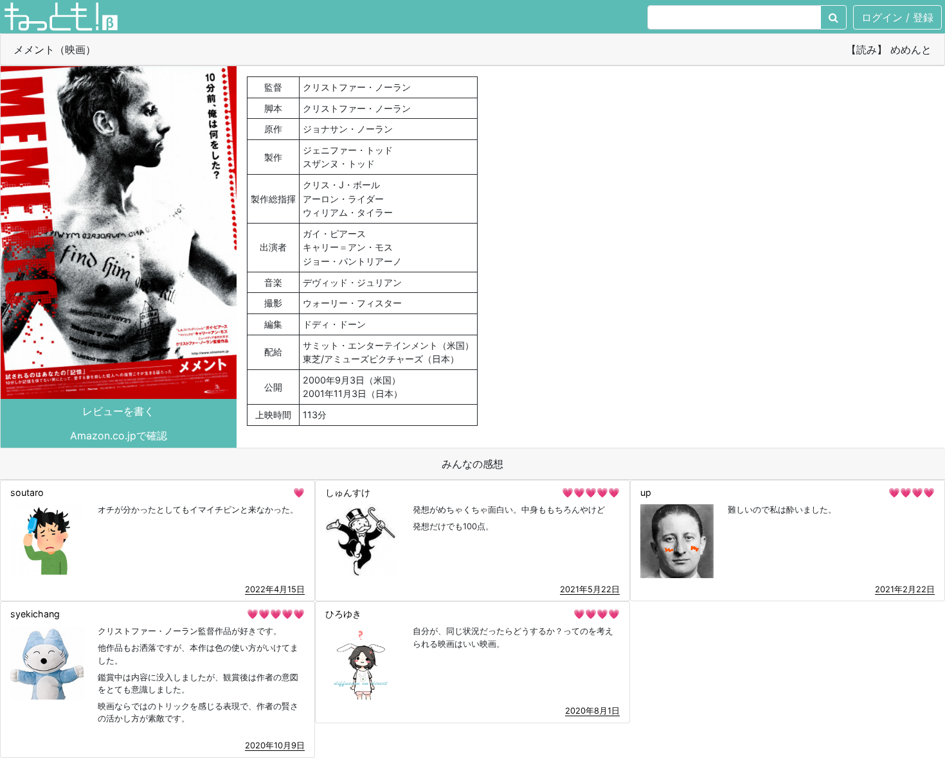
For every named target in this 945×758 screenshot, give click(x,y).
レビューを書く (118, 411)
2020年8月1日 (592, 710)
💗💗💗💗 (911, 492)
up (645, 492)
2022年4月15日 (275, 589)
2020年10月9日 (275, 745)
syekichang (35, 613)
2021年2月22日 (905, 589)
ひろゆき (343, 613)
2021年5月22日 (590, 589)
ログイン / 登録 (897, 17)
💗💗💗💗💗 (591, 492)
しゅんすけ (347, 492)
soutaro (27, 492)
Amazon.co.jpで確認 (118, 435)
